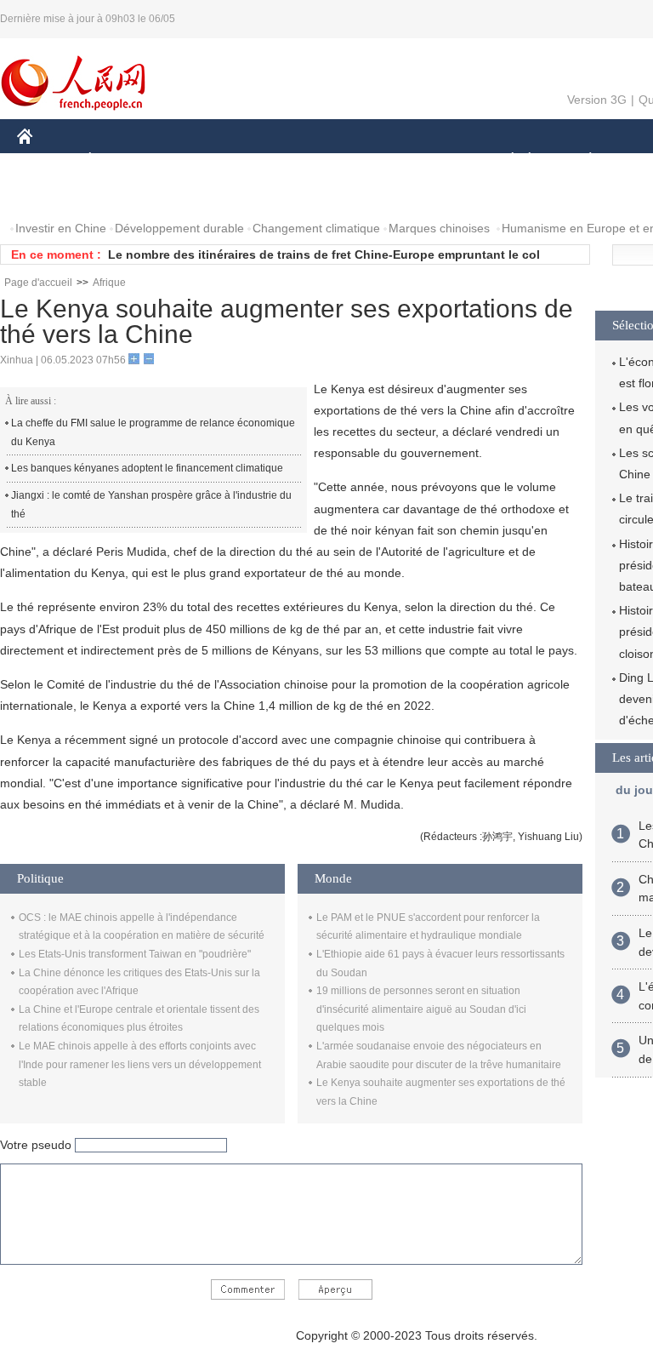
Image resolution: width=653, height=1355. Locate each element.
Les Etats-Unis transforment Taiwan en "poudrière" (135, 954)
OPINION (54, 194)
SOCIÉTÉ (504, 160)
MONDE (200, 160)
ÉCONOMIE (121, 160)
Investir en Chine (60, 228)
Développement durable (179, 228)
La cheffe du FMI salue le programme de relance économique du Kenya (153, 432)
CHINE (47, 160)
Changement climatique (316, 228)
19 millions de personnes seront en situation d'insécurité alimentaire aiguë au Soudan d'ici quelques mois (421, 1009)
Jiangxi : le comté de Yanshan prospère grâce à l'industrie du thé (151, 504)
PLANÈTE (581, 160)
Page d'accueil (38, 283)
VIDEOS (196, 194)
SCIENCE (349, 160)
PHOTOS (126, 194)
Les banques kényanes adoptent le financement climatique (147, 468)
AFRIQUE (273, 160)
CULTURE (427, 160)
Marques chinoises (439, 228)
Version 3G (597, 99)
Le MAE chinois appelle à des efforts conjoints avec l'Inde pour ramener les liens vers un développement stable (140, 1064)
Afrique (109, 283)
